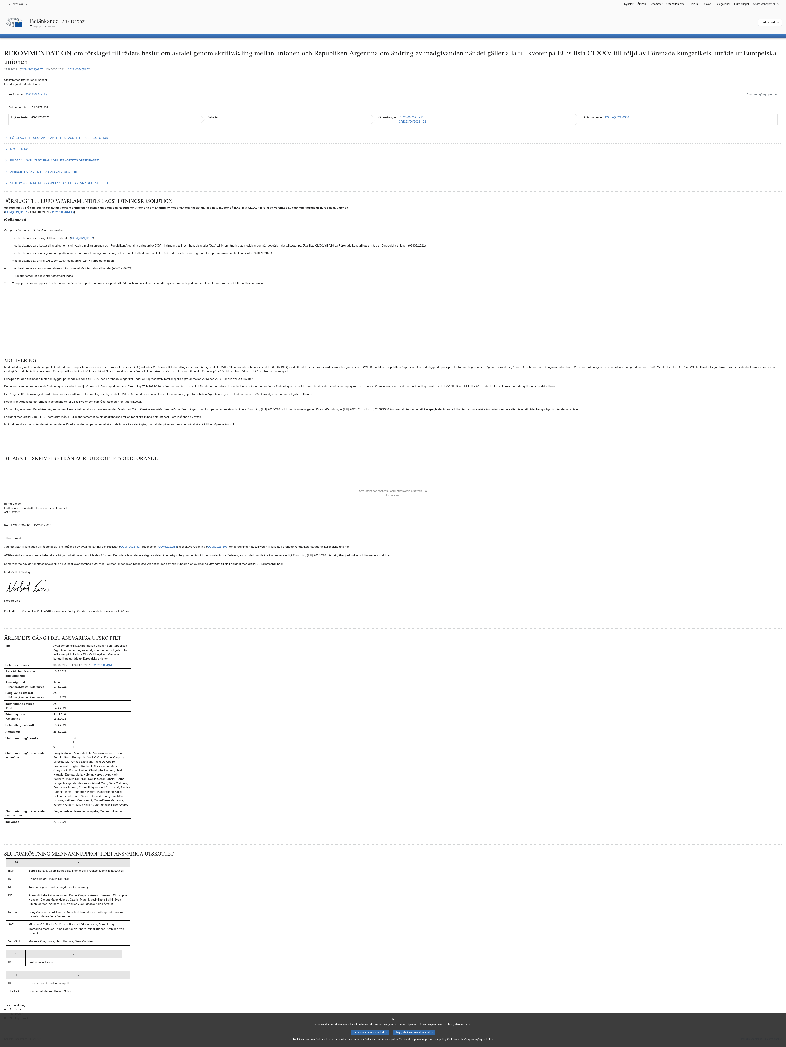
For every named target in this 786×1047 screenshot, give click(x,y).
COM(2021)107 (217, 546)
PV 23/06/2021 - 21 (411, 117)
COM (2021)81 (130, 546)
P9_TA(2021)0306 (617, 117)
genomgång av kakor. (481, 1039)
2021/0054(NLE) (78, 69)
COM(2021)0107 (32, 69)
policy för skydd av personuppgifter (412, 1039)
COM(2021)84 (167, 546)
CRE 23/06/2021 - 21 (412, 121)
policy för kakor (448, 1039)
